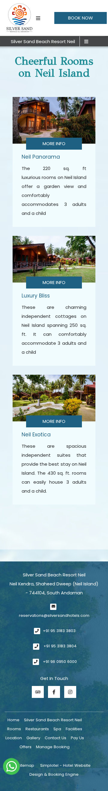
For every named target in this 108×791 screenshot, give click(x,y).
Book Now (80, 18)
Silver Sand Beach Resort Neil (43, 41)
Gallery (33, 738)
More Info (54, 143)
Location (13, 738)
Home (14, 720)
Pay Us (77, 738)
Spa (57, 729)
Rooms (14, 729)
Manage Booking (53, 747)
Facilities (74, 729)
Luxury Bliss (36, 295)
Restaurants (37, 729)
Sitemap (26, 765)
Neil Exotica (36, 434)
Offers (26, 747)
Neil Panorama (41, 156)
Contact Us (55, 738)
